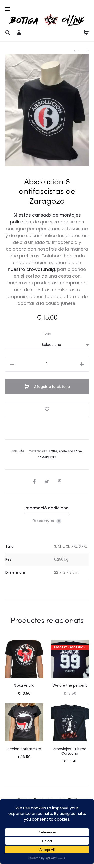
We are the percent (70, 685)
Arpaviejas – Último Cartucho (69, 751)
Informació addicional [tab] (47, 508)
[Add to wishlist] (47, 409)
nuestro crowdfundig (31, 269)
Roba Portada (70, 451)
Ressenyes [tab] (46, 521)
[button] (12, 364)
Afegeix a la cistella (51, 386)
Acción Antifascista (24, 749)
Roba (53, 451)
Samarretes (47, 457)
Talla (47, 334)
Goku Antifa (24, 685)
